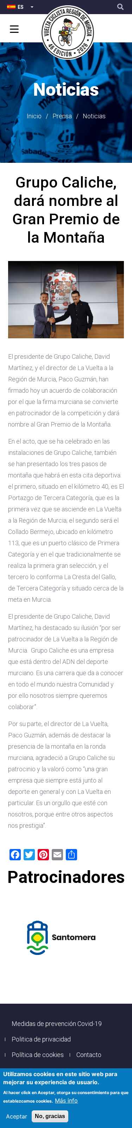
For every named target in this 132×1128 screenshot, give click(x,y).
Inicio (34, 116)
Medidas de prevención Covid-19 (57, 1023)
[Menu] (13, 30)
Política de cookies (38, 1054)
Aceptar (16, 1116)
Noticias (94, 116)
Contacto (88, 1054)
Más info (66, 1100)
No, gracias (50, 1116)
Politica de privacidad (41, 1039)
